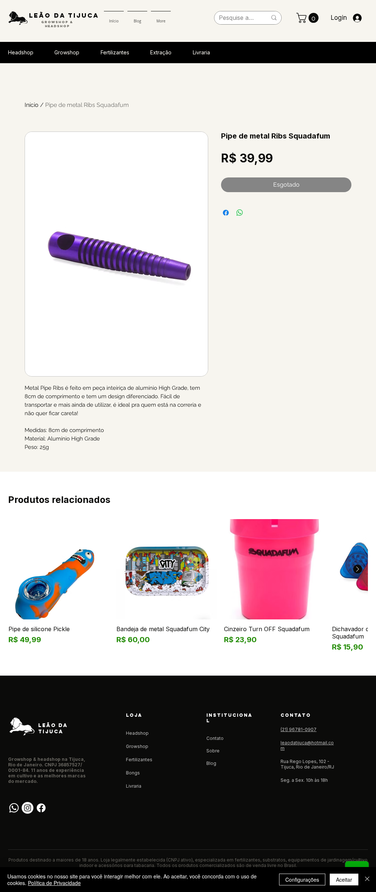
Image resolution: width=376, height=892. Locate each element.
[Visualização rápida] (58, 569)
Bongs (133, 773)
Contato (215, 738)
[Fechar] (367, 879)
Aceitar (344, 879)
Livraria (133, 786)
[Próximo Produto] (357, 569)
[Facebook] (41, 808)
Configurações (302, 879)
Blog (211, 763)
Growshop (137, 746)
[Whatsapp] (14, 808)
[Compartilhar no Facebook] (225, 212)
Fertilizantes (139, 759)
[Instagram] (27, 808)
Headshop (137, 733)
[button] (308, 18)
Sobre (213, 750)
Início (32, 104)
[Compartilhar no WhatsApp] (239, 212)
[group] (188, 586)
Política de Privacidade (54, 882)
